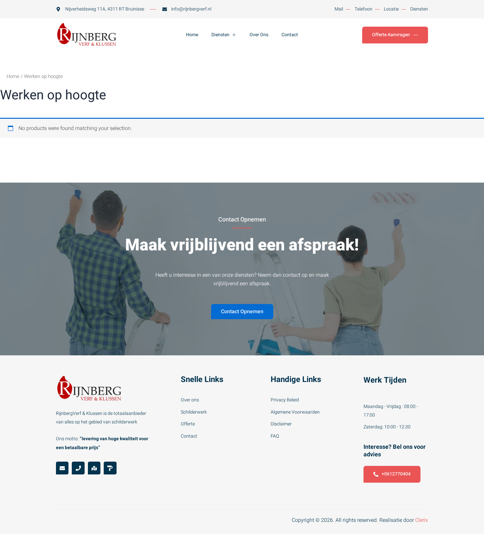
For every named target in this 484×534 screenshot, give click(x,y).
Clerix (421, 520)
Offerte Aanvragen (391, 34)
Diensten (220, 34)
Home (192, 34)
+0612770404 (396, 473)
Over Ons (259, 34)
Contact (290, 34)
